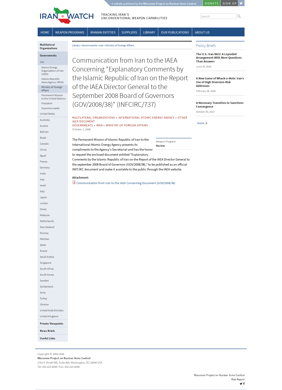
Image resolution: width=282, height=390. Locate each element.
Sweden (44, 280)
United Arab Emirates (51, 310)
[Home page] (65, 23)
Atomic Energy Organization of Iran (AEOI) (52, 71)
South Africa (47, 269)
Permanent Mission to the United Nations (53, 97)
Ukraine (44, 304)
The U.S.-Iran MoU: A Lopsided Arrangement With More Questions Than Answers (219, 58)
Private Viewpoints (51, 323)
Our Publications (175, 32)
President (46, 103)
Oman (43, 209)
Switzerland (46, 286)
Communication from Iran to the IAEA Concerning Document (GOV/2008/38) (125, 183)
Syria (42, 292)
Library (149, 32)
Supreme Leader (50, 108)
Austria (44, 126)
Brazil (43, 138)
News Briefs (47, 331)
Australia (45, 120)
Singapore (45, 263)
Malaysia (45, 215)
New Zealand (47, 227)
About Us (202, 32)
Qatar (43, 245)
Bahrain (44, 132)
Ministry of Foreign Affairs (120, 45)
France (43, 161)
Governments (89, 45)
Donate (212, 3)
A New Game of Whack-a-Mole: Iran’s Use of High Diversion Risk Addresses (220, 82)
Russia (43, 251)
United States (47, 114)
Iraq (42, 179)
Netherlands (47, 221)
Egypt (43, 155)
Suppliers (129, 32)
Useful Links (47, 338)
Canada (44, 144)
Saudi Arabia (47, 257)
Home (45, 32)
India (43, 173)
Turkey (43, 298)
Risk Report (238, 379)
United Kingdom (49, 316)
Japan (43, 197)
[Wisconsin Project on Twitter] (241, 3)
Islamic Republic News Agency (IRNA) (52, 80)
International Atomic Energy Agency (146, 117)
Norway (44, 233)
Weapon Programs (69, 32)
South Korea (47, 274)
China (43, 149)
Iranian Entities (102, 32)
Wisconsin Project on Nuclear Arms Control (64, 358)
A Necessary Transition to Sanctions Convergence (219, 105)
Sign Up (230, 3)
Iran (101, 45)
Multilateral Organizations (93, 117)
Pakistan (44, 239)
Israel (43, 185)
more (200, 123)
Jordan (44, 203)
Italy (42, 191)
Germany (45, 167)
